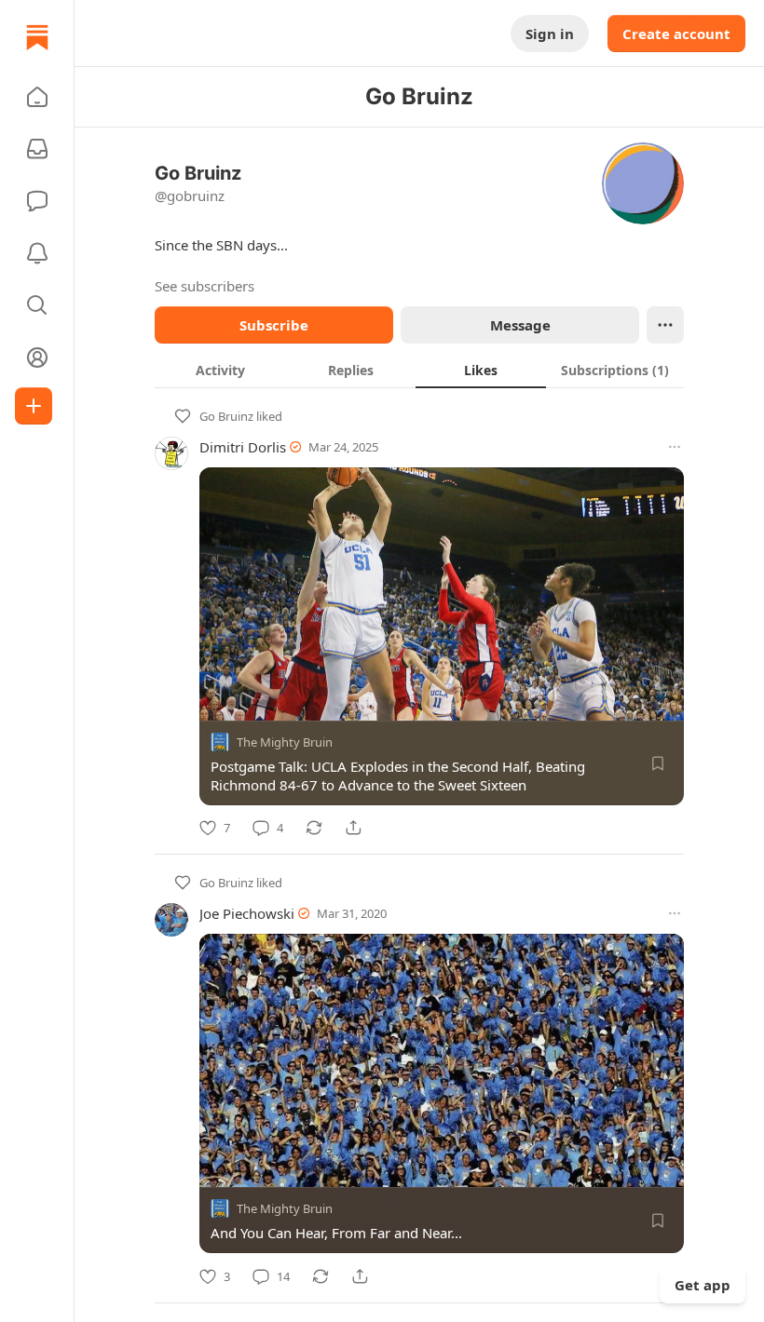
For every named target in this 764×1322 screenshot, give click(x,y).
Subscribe (273, 325)
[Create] (33, 406)
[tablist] (419, 369)
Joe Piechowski (246, 913)
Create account (676, 33)
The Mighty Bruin (285, 742)
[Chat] (37, 201)
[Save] (658, 763)
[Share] (353, 828)
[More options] (674, 447)
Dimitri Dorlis (242, 447)
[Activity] (37, 253)
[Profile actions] (665, 325)
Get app (702, 1284)
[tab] (220, 369)
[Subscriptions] (37, 149)
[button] (37, 96)
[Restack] (314, 828)
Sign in (549, 33)
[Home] (37, 37)
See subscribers (204, 286)
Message (520, 325)
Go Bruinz (226, 416)
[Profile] (37, 357)
